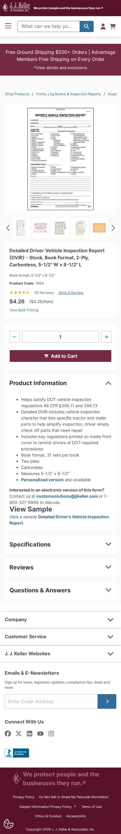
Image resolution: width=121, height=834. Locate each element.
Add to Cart (64, 356)
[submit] (107, 701)
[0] (112, 26)
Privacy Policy (23, 797)
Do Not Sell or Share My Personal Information (73, 797)
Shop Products (17, 94)
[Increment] (106, 337)
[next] (112, 228)
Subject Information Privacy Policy (48, 806)
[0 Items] (112, 26)
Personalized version (42, 479)
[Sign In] (103, 26)
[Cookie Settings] (9, 824)
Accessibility (76, 816)
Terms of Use (91, 807)
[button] (60, 60)
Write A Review (70, 292)
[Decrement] (14, 337)
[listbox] (60, 228)
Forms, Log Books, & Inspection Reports (68, 94)
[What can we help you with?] (87, 26)
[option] (21, 228)
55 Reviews (44, 292)
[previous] (8, 228)
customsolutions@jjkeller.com (67, 496)
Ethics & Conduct (48, 816)
